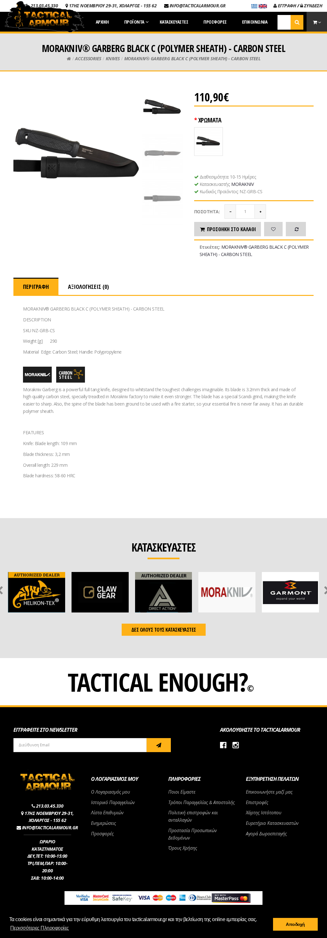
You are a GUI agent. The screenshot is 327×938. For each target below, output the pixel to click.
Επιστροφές (257, 802)
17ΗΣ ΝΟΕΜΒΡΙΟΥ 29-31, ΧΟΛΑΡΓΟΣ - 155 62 (113, 6)
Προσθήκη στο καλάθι (231, 229)
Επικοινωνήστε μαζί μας (269, 792)
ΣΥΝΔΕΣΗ (312, 6)
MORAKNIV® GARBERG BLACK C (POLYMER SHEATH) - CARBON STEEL (192, 58)
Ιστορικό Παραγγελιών (113, 802)
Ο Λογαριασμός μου (110, 792)
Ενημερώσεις (103, 823)
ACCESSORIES (88, 58)
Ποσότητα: (207, 212)
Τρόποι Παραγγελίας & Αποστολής (201, 802)
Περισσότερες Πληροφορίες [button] (39, 928)
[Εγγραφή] (159, 745)
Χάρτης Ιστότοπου (263, 813)
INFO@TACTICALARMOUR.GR (198, 6)
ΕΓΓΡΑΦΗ (286, 6)
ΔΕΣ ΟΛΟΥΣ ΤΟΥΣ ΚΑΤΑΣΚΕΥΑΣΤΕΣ (163, 629)
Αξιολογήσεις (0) (88, 286)
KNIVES (113, 58)
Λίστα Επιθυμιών (107, 813)
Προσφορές (102, 834)
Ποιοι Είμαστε (181, 792)
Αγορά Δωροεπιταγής (266, 834)
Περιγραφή (36, 286)
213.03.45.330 (50, 806)
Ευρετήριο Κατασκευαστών (272, 823)
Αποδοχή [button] (295, 924)
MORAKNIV (242, 184)
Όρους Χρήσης (182, 848)
